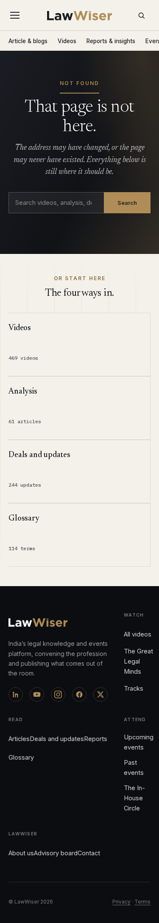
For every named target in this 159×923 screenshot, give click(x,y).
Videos (67, 41)
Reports (95, 738)
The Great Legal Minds (138, 661)
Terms (142, 901)
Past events (134, 767)
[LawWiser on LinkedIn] (15, 694)
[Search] (141, 15)
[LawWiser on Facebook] (79, 694)
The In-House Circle (134, 798)
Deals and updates (57, 738)
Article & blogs (27, 41)
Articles (19, 738)
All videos (137, 634)
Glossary (21, 757)
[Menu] (16, 15)
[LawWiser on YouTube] (37, 694)
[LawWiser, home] (79, 15)
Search (127, 202)
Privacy (121, 901)
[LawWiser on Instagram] (58, 694)
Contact (89, 853)
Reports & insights (110, 41)
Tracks (133, 688)
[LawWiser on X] (100, 694)
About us (21, 853)
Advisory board (56, 853)
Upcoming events (138, 742)
